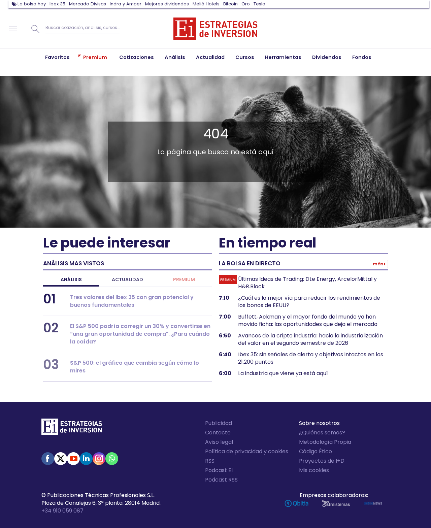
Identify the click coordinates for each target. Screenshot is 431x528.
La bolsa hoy (32, 4)
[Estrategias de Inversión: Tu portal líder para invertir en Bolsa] (215, 29)
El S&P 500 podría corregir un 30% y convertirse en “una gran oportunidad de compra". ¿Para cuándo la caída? (140, 333)
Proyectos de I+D (321, 461)
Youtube (73, 458)
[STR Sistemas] (336, 503)
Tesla (259, 4)
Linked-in (86, 458)
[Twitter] (60, 458)
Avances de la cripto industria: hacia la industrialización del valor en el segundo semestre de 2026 (310, 339)
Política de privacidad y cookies (246, 451)
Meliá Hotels (206, 4)
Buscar (35, 29)
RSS (209, 461)
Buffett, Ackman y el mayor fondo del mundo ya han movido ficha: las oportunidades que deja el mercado (307, 320)
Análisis (71, 279)
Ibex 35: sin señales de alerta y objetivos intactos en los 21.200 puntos (310, 358)
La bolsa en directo (249, 263)
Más (378, 264)
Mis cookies (314, 470)
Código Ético (315, 451)
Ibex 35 (57, 4)
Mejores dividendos (167, 4)
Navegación (13, 29)
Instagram (99, 458)
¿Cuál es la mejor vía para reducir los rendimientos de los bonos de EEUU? (309, 301)
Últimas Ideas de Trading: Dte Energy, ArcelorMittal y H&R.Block (307, 282)
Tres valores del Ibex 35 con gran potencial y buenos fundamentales (132, 301)
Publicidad (218, 423)
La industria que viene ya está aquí (283, 373)
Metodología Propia (325, 442)
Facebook (47, 458)
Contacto (218, 432)
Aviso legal (219, 442)
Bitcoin (230, 4)
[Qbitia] (296, 503)
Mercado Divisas (87, 4)
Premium (184, 279)
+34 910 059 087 (62, 511)
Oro (245, 4)
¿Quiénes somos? (322, 432)
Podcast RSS (221, 480)
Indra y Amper (125, 4)
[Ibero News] (373, 503)
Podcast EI (219, 470)
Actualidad (127, 279)
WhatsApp (111, 458)
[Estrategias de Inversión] (71, 428)
